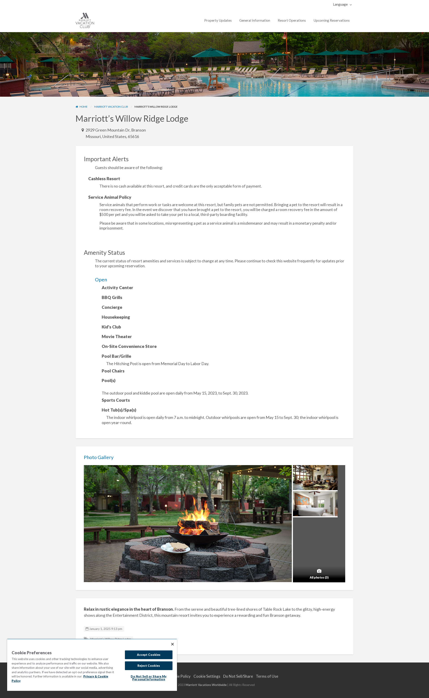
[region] (92, 665)
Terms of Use (267, 676)
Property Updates (218, 20)
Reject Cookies (148, 665)
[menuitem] (341, 4)
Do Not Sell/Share (238, 676)
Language (340, 4)
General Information (254, 20)
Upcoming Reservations (331, 20)
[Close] (172, 644)
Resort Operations (292, 20)
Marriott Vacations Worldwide (206, 685)
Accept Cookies (149, 654)
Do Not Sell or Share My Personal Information (148, 678)
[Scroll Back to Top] (424, 693)
